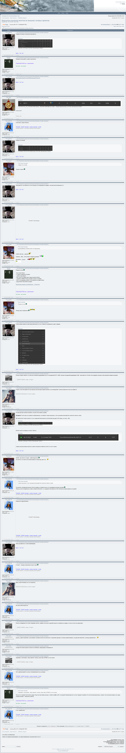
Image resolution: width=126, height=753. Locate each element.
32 (112, 24)
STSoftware (64, 749)
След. (122, 24)
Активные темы (16, 15)
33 (114, 24)
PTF (68, 749)
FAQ (59, 13)
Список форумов (5, 17)
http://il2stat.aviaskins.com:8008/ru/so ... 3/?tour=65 (28, 284)
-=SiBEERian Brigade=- (22, 17)
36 (118, 24)
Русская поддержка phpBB (63, 750)
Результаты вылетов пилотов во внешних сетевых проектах (25, 21)
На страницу (104, 24)
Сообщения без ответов (7, 15)
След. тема (121, 26)
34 (115, 24)
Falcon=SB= (16, 21)
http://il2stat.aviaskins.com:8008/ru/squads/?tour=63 (28, 78)
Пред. (108, 24)
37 (120, 24)
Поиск (63, 13)
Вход (67, 13)
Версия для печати (6, 26)
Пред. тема (116, 26)
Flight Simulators (13, 17)
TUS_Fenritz (10, 21)
